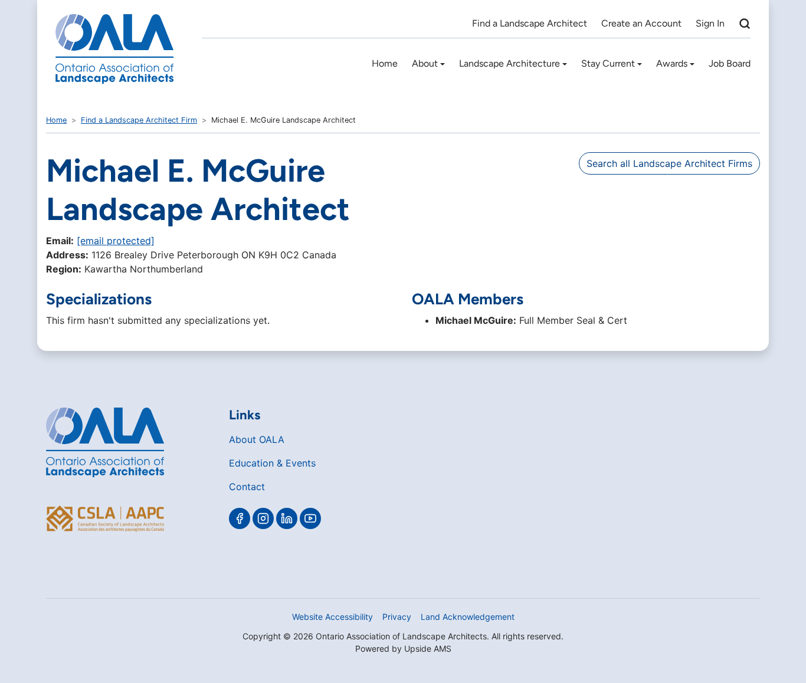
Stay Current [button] (608, 63)
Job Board (730, 63)
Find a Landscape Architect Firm (139, 120)
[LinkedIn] (286, 518)
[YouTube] (310, 518)
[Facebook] (239, 518)
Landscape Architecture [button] (509, 63)
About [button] (425, 63)
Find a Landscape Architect (529, 23)
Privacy (396, 617)
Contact (247, 486)
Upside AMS (427, 648)
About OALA (256, 439)
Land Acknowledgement (468, 617)
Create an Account (641, 23)
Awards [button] (671, 63)
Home (385, 63)
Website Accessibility (332, 617)
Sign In (710, 23)
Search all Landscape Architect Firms (669, 163)
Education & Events (272, 463)
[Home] (114, 49)
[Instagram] (263, 518)
